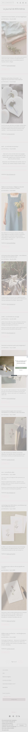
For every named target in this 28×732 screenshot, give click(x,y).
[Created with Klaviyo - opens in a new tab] (14, 375)
